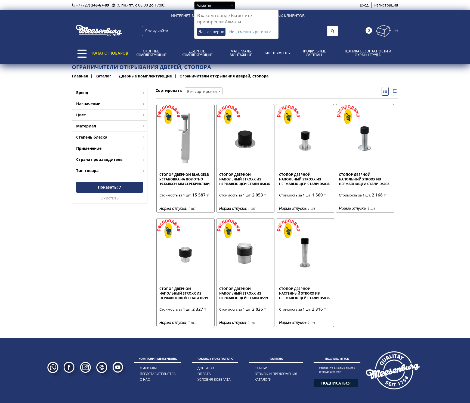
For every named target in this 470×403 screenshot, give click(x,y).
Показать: (109, 187)
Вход (364, 5)
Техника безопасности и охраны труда (367, 53)
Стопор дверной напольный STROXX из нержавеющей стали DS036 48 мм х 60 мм (304, 179)
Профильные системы (314, 53)
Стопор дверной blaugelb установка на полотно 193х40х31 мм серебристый (184, 179)
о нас (145, 379)
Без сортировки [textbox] (202, 91)
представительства (158, 373)
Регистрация (386, 5)
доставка (206, 368)
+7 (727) (92, 5)
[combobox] (214, 5)
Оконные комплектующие (151, 53)
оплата (204, 373)
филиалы (148, 368)
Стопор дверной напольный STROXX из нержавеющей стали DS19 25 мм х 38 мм (183, 293)
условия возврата (214, 379)
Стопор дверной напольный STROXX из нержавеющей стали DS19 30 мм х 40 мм (243, 293)
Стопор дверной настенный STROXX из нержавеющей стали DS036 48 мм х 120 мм (304, 293)
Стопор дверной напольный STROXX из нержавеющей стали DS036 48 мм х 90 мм (364, 179)
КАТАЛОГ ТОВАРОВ (110, 53)
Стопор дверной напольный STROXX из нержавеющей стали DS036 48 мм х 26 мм (244, 179)
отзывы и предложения (276, 373)
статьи (261, 368)
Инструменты (277, 53)
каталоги (263, 379)
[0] (383, 30)
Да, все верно (211, 31)
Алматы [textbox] (204, 5)
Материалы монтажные (241, 53)
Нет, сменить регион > (250, 31)
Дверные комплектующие (197, 53)
